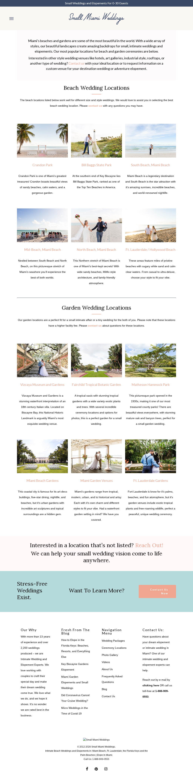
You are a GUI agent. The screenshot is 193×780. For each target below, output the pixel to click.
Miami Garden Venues (96, 480)
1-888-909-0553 (100, 759)
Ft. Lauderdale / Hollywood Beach (150, 249)
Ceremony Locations (114, 647)
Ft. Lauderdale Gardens (150, 480)
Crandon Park (42, 165)
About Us (107, 669)
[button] (11, 18)
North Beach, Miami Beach (96, 249)
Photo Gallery (110, 654)
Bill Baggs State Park (96, 165)
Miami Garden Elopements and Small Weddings (74, 682)
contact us (95, 105)
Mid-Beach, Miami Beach (42, 249)
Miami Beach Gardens (42, 480)
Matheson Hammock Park (151, 384)
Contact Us (108, 696)
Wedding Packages (113, 640)
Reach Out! (149, 545)
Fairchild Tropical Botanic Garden (96, 384)
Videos (106, 662)
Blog (104, 689)
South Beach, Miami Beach (150, 165)
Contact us (76, 63)
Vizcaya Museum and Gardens (42, 384)
